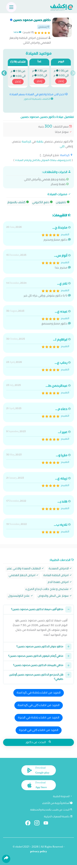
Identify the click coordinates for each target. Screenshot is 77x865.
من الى (61, 76)
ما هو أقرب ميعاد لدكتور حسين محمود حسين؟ (37, 609)
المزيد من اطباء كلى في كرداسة (39, 705)
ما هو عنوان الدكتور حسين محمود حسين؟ (39, 647)
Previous (73, 73)
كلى (62, 147)
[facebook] (29, 823)
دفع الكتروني (41, 202)
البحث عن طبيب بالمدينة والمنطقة (50, 810)
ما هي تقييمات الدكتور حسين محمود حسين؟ (38, 665)
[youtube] (47, 823)
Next (4, 73)
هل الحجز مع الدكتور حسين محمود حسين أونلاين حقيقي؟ (36, 677)
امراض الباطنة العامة (56, 575)
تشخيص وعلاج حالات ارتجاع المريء (47, 589)
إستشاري (42, 27)
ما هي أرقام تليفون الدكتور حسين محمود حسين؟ (35, 656)
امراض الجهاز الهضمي (22, 575)
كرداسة (26, 142)
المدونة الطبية (61, 797)
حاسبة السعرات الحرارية (57, 817)
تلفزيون (61, 202)
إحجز (61, 81)
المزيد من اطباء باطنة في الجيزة (38, 718)
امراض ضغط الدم (58, 582)
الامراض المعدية (59, 569)
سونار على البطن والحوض (53, 596)
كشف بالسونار (16, 202)
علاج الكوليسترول (19, 596)
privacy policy (38, 852)
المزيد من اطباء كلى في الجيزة (38, 730)
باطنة (39, 142)
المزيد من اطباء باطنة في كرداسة (39, 693)
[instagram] (38, 823)
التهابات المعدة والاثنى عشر (24, 569)
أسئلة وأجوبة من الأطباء (56, 803)
